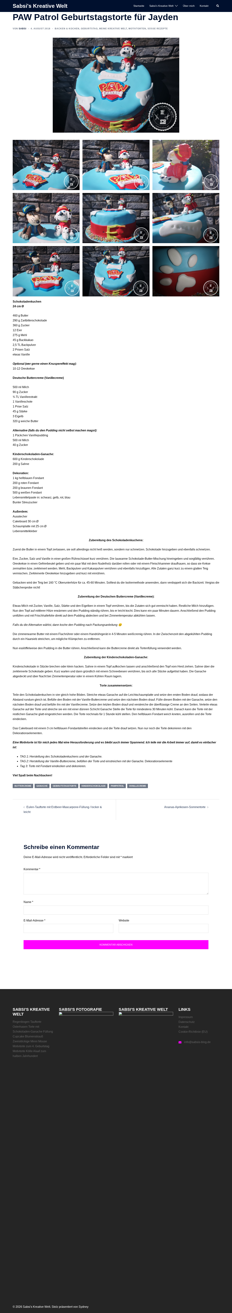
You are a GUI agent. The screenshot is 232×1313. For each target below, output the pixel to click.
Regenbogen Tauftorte (27, 1021)
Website (124, 920)
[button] (217, 6)
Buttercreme (22, 786)
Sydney (83, 1306)
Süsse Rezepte (158, 28)
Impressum (186, 1017)
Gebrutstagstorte (64, 786)
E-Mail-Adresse (34, 920)
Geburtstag (89, 28)
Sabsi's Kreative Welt (40, 6)
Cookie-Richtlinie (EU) (193, 1031)
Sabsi (22, 28)
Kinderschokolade (94, 786)
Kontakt (204, 5)
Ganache (42, 786)
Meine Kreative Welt (113, 28)
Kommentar (32, 869)
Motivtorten (137, 28)
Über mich (189, 5)
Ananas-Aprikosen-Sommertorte (185, 807)
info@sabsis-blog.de (197, 1042)
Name (28, 902)
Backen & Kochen (67, 28)
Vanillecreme (137, 786)
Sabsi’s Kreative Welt (161, 5)
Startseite (138, 5)
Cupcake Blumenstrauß (28, 1036)
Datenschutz (187, 1021)
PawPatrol (117, 786)
